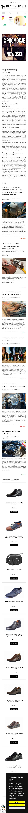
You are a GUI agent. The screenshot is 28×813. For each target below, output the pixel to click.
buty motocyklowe (19, 80)
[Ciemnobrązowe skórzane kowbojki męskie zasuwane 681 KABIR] (14, 625)
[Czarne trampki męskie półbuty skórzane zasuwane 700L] (14, 756)
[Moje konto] (17, 13)
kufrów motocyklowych (16, 168)
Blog (16, 198)
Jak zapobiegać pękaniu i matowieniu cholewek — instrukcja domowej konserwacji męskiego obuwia (13, 247)
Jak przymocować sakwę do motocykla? (12, 432)
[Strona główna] (14, 6)
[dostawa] (14, 23)
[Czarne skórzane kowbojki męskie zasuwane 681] (14, 493)
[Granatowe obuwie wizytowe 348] (14, 592)
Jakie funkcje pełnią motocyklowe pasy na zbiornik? (14, 385)
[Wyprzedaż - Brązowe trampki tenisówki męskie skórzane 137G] (14, 526)
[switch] (3, 811)
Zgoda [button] (16, 802)
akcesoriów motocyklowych (7, 93)
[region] (14, 23)
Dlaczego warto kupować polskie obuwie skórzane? (11, 293)
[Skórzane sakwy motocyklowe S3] (14, 559)
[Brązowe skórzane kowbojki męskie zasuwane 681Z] (14, 658)
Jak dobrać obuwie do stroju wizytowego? (12, 339)
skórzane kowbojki (12, 111)
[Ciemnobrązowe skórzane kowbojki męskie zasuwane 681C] (14, 690)
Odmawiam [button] (17, 805)
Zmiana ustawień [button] (17, 808)
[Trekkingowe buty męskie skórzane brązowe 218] (14, 724)
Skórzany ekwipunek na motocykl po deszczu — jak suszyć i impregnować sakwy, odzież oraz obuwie (12, 191)
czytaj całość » (23, 238)
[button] (3, 13)
